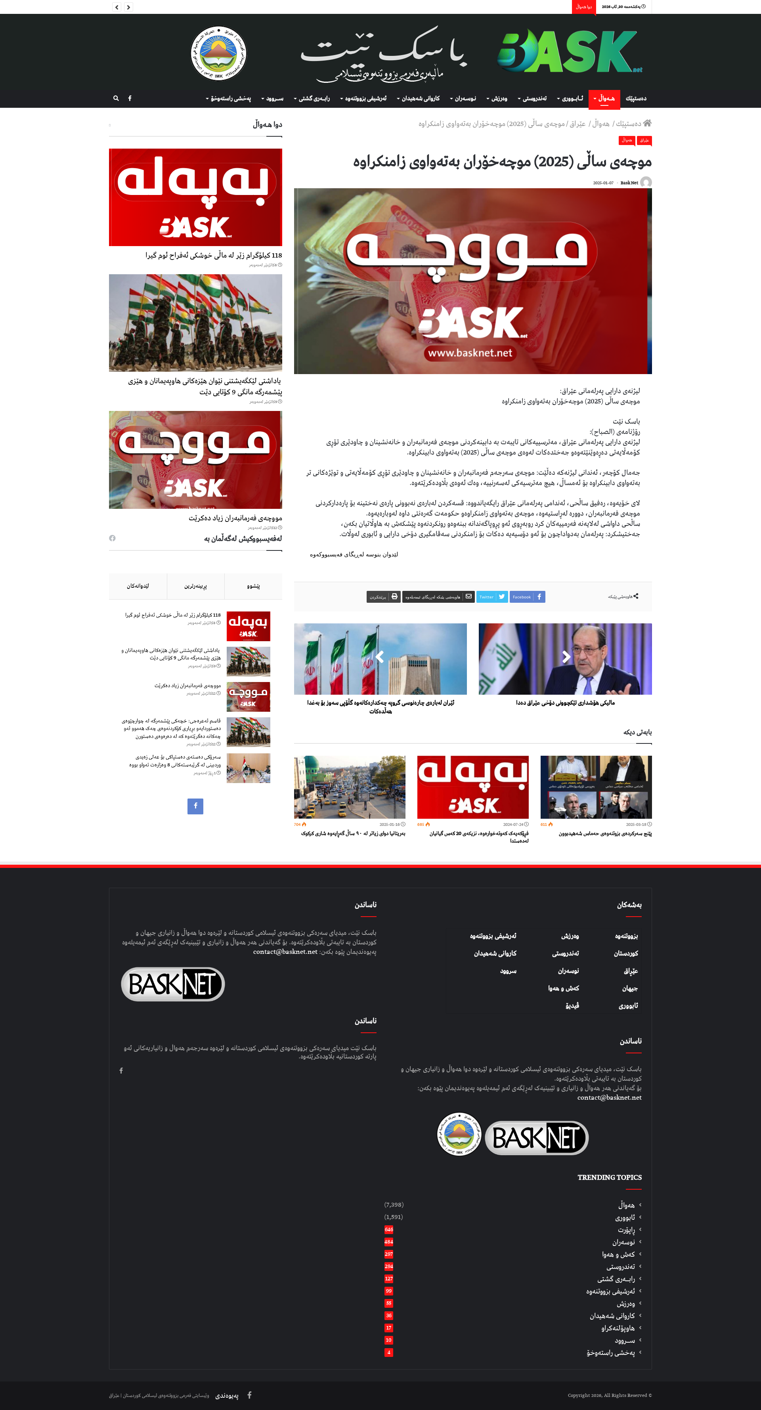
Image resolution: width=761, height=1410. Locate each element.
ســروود (274, 98)
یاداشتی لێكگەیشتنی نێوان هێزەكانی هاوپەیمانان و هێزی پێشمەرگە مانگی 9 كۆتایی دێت (205, 386)
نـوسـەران (465, 98)
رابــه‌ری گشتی (314, 98)
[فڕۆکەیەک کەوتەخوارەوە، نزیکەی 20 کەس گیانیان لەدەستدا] (473, 787)
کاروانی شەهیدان (495, 953)
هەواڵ (601, 124)
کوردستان (626, 953)
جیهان (630, 988)
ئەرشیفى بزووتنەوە (365, 98)
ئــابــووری (572, 98)
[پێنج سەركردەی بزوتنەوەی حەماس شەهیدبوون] (596, 787)
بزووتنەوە (626, 936)
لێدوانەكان (138, 586)
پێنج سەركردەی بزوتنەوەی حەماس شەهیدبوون (605, 834)
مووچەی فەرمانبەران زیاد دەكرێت (235, 518)
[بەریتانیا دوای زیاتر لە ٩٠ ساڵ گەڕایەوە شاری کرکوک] (349, 787)
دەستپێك (636, 98)
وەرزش (499, 98)
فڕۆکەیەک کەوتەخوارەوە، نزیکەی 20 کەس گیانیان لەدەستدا (479, 837)
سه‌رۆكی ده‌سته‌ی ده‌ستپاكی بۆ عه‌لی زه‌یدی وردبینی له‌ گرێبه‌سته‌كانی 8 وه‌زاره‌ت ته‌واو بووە (175, 761)
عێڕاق (631, 971)
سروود (508, 971)
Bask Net (629, 183)
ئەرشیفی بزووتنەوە (493, 936)
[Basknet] (565, 52)
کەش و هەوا (563, 988)
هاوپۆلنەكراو (618, 1328)
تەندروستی (535, 98)
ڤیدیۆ (572, 1005)
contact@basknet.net (609, 1097)
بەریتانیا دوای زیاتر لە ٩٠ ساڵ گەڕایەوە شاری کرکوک (353, 834)
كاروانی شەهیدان (421, 98)
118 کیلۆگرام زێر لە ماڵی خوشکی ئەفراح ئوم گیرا (213, 255)
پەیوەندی (227, 1395)
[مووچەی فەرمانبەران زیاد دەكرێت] (195, 459)
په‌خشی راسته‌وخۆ (231, 98)
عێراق (578, 124)
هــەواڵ (606, 98)
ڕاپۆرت (626, 1229)
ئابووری (628, 1005)
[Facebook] (130, 99)
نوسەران (568, 971)
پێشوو (253, 586)
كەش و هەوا (618, 1254)
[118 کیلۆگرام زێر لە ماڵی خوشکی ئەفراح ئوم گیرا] (195, 197)
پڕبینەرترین (195, 586)
